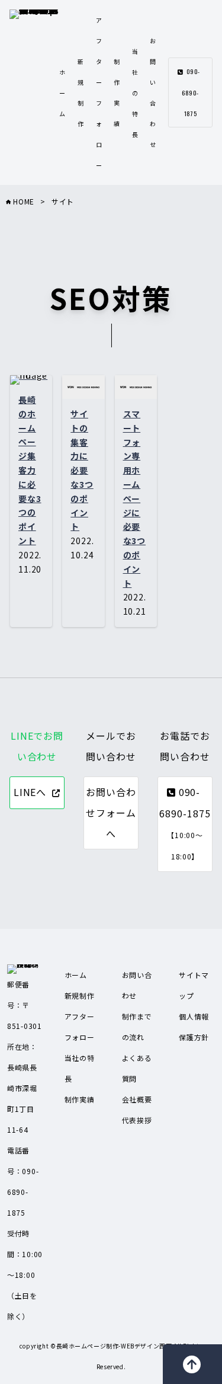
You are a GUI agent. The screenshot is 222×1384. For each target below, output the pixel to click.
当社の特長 (135, 93)
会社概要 (137, 1099)
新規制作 (80, 995)
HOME (22, 201)
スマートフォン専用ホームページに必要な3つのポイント (134, 498)
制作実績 (80, 1099)
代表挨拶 (137, 1120)
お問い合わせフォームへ (111, 812)
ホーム (62, 93)
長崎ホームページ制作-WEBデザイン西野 (114, 1345)
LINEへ (30, 792)
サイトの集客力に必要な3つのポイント (82, 470)
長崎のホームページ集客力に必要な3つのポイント (29, 470)
